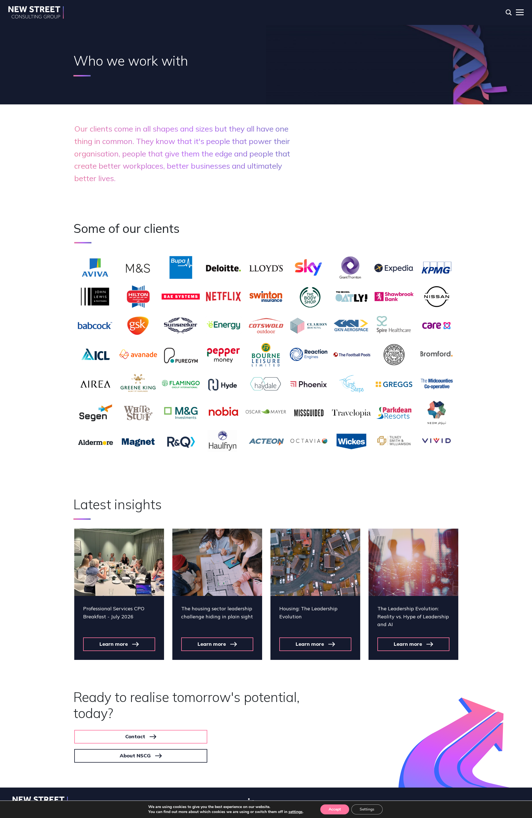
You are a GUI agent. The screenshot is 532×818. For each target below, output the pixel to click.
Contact (135, 736)
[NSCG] (36, 12)
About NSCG (135, 755)
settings (295, 811)
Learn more (113, 644)
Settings (367, 809)
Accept (335, 809)
